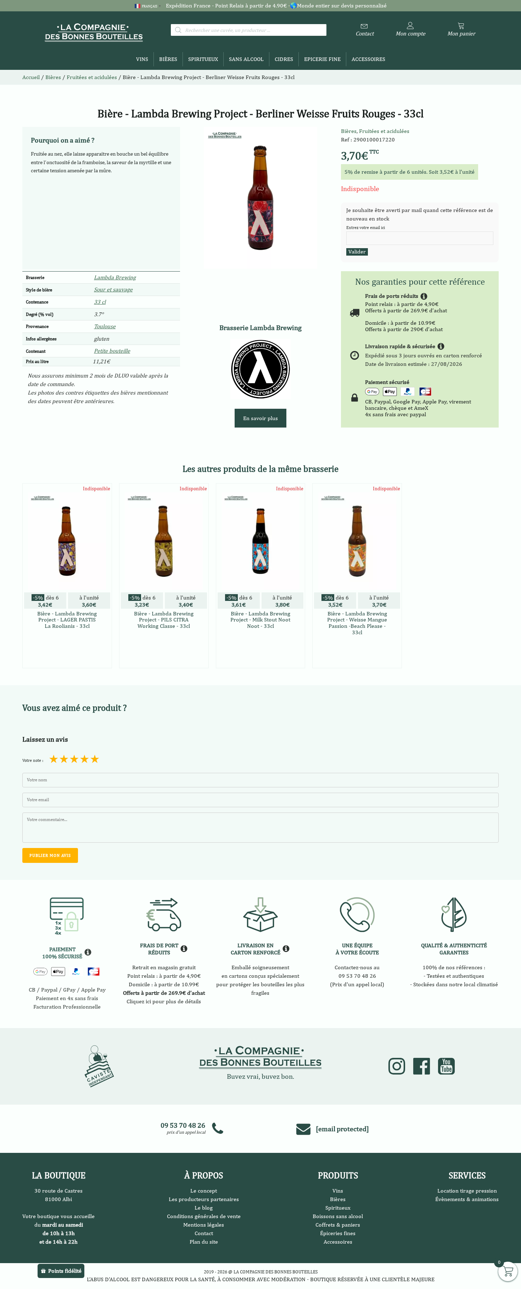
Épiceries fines (337, 1233)
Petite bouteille (112, 350)
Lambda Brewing (115, 277)
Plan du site (204, 1241)
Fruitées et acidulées (384, 131)
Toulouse (105, 326)
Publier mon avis (50, 855)
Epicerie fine (322, 59)
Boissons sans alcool (338, 1216)
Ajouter (67, 655)
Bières (168, 59)
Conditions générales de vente (204, 1216)
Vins (142, 59)
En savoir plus (260, 418)
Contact (204, 1233)
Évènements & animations (467, 1199)
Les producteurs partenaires (204, 1199)
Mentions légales (203, 1224)
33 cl (100, 301)
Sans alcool (246, 59)
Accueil (31, 77)
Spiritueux (203, 59)
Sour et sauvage (113, 289)
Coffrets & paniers (337, 1224)
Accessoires (368, 59)
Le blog (204, 1207)
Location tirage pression (467, 1190)
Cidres (284, 59)
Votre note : (32, 760)
